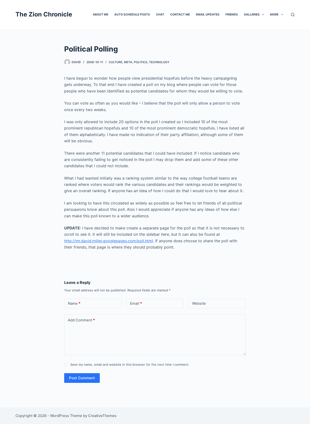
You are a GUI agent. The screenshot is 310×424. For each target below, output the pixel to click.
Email (136, 303)
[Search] (292, 14)
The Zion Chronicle (44, 14)
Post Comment (82, 378)
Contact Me (180, 14)
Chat (160, 14)
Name (74, 303)
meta (128, 62)
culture (115, 62)
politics (140, 62)
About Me (100, 14)
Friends (231, 14)
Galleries (252, 14)
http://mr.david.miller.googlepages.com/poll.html (108, 240)
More (274, 14)
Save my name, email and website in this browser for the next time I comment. (129, 364)
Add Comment (81, 320)
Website (199, 303)
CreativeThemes (102, 415)
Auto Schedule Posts (132, 14)
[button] (263, 14)
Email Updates (207, 14)
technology (159, 62)
